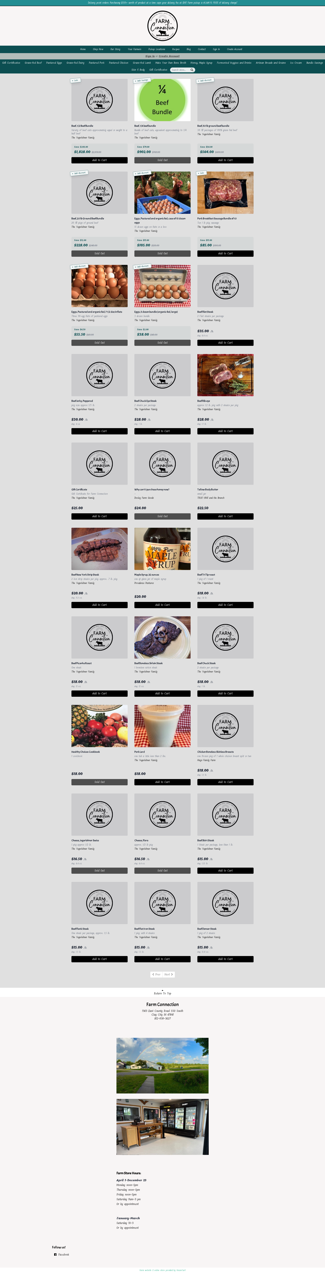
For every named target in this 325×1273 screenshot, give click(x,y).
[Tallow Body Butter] (225, 464)
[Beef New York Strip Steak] (99, 549)
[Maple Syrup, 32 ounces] (162, 549)
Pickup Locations (156, 49)
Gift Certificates (11, 63)
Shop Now (98, 49)
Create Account (234, 49)
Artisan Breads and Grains (271, 63)
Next (168, 974)
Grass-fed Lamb (142, 63)
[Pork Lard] (162, 726)
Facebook (63, 1254)
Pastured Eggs (54, 63)
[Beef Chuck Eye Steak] (162, 375)
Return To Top (162, 993)
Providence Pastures (144, 583)
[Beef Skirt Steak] (225, 814)
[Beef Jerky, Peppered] (99, 375)
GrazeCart (181, 1270)
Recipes (175, 49)
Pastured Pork (96, 63)
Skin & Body (138, 70)
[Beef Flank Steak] (99, 903)
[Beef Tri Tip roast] (225, 549)
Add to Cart (99, 160)
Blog (189, 49)
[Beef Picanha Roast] (99, 637)
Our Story (115, 49)
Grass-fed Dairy (75, 63)
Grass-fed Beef (33, 63)
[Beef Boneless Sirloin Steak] (162, 637)
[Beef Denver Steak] (225, 903)
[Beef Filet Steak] (225, 286)
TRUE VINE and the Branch (210, 498)
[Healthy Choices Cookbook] (99, 726)
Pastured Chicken (118, 63)
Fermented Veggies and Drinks (234, 63)
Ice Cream (296, 63)
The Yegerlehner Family (82, 138)
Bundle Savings (314, 63)
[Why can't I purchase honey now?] (162, 464)
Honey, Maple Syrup (201, 63)
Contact (202, 49)
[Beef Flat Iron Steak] (162, 903)
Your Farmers (134, 49)
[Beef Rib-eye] (225, 375)
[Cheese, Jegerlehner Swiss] (99, 814)
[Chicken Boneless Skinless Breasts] (225, 726)
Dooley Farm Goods (144, 498)
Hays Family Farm (206, 760)
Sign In (216, 49)
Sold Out (162, 160)
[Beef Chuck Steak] (225, 637)
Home (83, 49)
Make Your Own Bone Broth (170, 63)
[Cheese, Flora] (162, 814)
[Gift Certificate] (99, 464)
